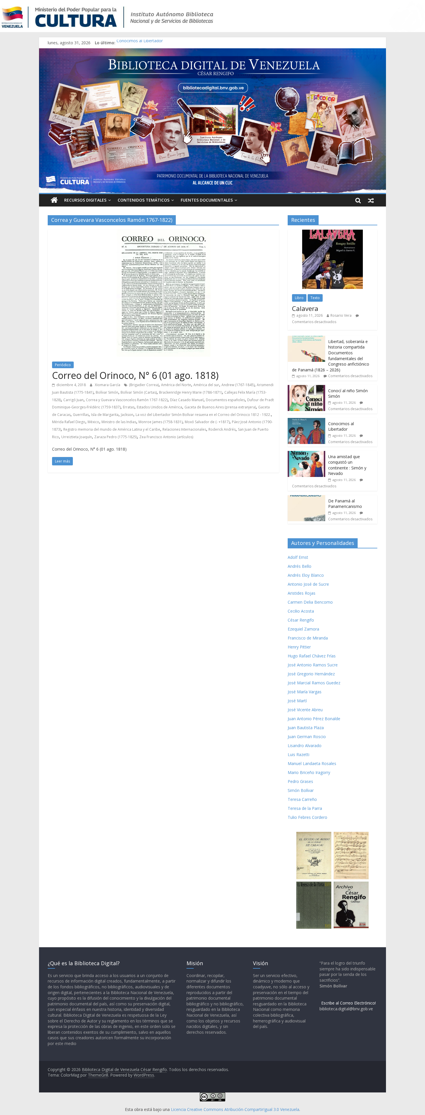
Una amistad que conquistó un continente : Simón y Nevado (347, 465)
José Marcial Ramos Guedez (314, 682)
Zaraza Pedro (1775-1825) (115, 436)
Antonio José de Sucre (308, 584)
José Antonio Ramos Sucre (313, 665)
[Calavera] (332, 232)
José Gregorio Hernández (311, 674)
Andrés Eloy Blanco (306, 575)
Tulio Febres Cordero (307, 817)
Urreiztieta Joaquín (76, 436)
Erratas (128, 407)
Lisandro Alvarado (304, 745)
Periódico (63, 364)
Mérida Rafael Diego (68, 421)
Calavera (305, 308)
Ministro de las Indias (118, 421)
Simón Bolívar (301, 790)
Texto (315, 297)
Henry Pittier (299, 647)
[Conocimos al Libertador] (306, 421)
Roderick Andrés (222, 429)
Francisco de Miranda (308, 638)
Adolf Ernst (298, 557)
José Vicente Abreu (305, 709)
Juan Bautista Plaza (306, 727)
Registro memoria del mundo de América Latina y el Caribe (111, 429)
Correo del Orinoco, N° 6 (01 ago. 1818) (135, 375)
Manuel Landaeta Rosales (312, 763)
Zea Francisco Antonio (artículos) (166, 436)
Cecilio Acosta (301, 611)
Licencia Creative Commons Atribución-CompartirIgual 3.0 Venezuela (235, 1109)
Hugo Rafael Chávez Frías (312, 656)
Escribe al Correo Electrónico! (348, 1003)
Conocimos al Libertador (140, 42)
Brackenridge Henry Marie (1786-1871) (190, 392)
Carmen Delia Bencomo (310, 602)
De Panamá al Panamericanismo (345, 503)
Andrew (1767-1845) (237, 384)
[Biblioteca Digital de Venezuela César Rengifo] (212, 52)
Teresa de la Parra (305, 808)
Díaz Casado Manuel (187, 399)
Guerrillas (81, 414)
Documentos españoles (225, 399)
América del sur (206, 384)
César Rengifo (301, 620)
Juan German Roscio (307, 736)
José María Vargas (304, 691)
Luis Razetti (298, 754)
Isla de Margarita (105, 414)
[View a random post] (371, 200)
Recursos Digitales (85, 200)
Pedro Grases (300, 781)
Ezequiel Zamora (303, 629)
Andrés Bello (299, 566)
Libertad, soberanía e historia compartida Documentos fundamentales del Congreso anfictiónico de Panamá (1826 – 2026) (330, 356)
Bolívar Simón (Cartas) (139, 392)
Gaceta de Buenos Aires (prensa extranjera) (220, 407)
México (93, 421)
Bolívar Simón (107, 392)
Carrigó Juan (73, 399)
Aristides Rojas (301, 593)
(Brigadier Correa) (144, 384)
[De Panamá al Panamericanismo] (306, 498)
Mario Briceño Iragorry (309, 772)
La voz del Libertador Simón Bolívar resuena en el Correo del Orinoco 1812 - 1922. (203, 414)
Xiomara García (108, 384)
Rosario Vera (341, 315)
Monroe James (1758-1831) (160, 421)
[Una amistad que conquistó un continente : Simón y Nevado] (306, 454)
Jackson (127, 414)
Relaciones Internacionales (184, 429)
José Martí (297, 700)
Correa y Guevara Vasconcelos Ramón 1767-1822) (127, 399)
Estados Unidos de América (159, 407)
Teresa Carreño (302, 799)
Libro (299, 297)
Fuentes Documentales (207, 200)
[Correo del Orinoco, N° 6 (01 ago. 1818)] (163, 233)
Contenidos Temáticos (143, 200)
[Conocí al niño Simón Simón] (306, 388)
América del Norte (176, 384)
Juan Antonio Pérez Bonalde (314, 718)
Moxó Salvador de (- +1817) (207, 421)
